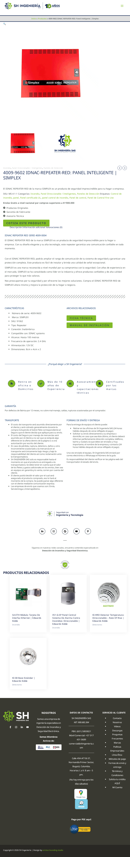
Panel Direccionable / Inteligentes (27, 168)
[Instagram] (16, 727)
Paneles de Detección (53, 168)
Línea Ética (117, 754)
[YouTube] (27, 727)
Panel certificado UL (30, 197)
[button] (4, 23)
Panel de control (77, 197)
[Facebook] (10, 727)
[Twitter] (22, 727)
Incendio (7, 168)
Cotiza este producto (26, 223)
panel (16, 197)
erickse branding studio (52, 850)
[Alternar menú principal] (122, 6)
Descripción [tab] (16, 227)
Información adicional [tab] (34, 227)
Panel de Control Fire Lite (101, 197)
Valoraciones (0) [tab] (54, 227)
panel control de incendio (55, 197)
